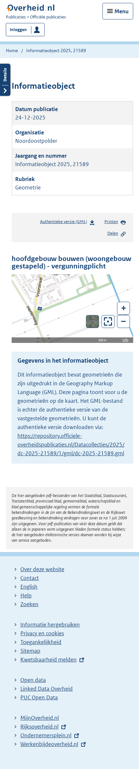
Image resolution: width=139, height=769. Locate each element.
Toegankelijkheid (40, 642)
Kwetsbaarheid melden (48, 659)
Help (26, 595)
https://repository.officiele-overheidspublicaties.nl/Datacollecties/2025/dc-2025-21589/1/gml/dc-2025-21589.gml (70, 444)
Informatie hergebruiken (50, 624)
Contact (29, 578)
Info (125, 339)
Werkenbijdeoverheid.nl (49, 744)
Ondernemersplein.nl (45, 735)
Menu (121, 11)
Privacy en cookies (42, 633)
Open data (33, 680)
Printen (111, 221)
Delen (112, 233)
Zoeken (29, 604)
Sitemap (30, 650)
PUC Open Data (39, 697)
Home (12, 50)
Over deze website (42, 569)
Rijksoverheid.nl (39, 726)
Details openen (5, 80)
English (28, 586)
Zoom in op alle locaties (108, 321)
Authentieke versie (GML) (65, 223)
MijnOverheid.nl (39, 717)
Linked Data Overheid (46, 688)
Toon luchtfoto (92, 321)
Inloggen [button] (18, 29)
